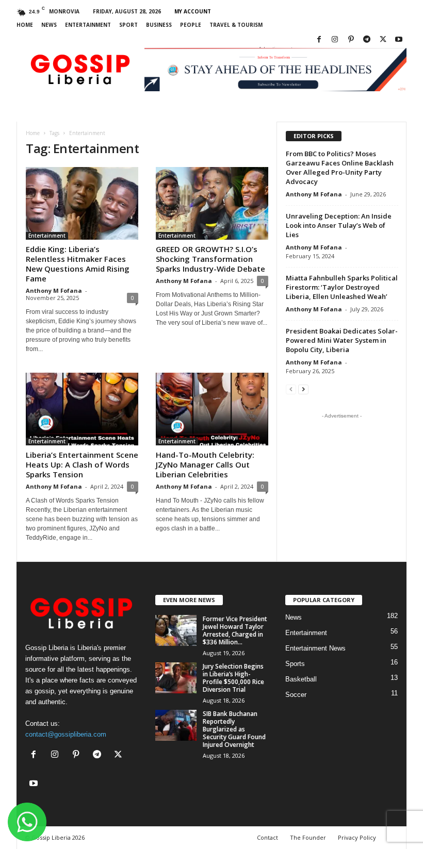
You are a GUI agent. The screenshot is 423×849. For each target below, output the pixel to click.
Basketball (301, 679)
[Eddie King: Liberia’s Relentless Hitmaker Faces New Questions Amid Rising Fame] (82, 203)
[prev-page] (291, 389)
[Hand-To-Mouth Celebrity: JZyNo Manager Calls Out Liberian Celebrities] (212, 409)
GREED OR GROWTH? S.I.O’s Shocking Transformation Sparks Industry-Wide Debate (210, 259)
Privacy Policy (357, 837)
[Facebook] (319, 39)
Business (159, 24)
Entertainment (88, 24)
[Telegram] (367, 39)
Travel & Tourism (236, 24)
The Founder (308, 837)
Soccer (295, 694)
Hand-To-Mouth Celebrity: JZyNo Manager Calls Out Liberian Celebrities (205, 464)
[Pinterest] (351, 39)
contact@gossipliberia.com (65, 734)
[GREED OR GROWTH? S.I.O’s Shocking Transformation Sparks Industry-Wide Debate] (212, 203)
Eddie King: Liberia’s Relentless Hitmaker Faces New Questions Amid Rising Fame (77, 264)
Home (25, 24)
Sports (295, 664)
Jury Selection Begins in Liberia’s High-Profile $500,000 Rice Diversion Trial (233, 678)
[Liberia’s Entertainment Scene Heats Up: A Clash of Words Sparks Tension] (82, 409)
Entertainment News (315, 648)
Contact (267, 837)
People (190, 24)
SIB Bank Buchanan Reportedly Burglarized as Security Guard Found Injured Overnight (234, 729)
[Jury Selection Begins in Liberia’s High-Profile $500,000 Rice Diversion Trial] (176, 677)
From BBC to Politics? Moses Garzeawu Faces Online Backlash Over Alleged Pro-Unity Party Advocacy (340, 167)
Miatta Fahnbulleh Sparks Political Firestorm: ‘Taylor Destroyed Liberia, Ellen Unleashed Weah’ (342, 287)
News (49, 24)
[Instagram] (335, 39)
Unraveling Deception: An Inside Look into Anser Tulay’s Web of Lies (339, 225)
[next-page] (303, 389)
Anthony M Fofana (54, 290)
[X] (383, 39)
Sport (128, 24)
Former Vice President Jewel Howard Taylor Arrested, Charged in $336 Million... (235, 630)
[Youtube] (399, 39)
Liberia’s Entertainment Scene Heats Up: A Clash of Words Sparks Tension (82, 464)
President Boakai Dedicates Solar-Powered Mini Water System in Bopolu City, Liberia (342, 340)
